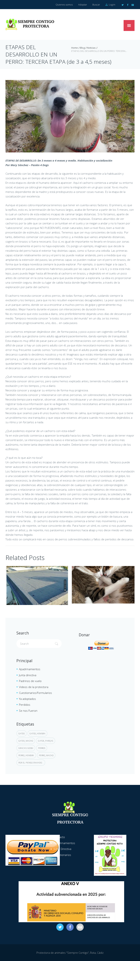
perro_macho (46, 755)
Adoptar (82, 4)
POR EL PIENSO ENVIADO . (30, 762)
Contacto (59, 837)
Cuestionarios (62, 855)
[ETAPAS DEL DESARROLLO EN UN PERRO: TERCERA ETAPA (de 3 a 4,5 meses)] (70, 116)
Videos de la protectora (33, 687)
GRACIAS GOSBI (25, 748)
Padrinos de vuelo (30, 681)
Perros (41, 748)
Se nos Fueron (28, 710)
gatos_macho (25, 740)
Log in (111, 4)
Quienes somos (64, 4)
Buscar (96, 4)
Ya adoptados (27, 699)
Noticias (91, 47)
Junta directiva (27, 675)
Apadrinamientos (29, 669)
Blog (82, 47)
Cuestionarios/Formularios (35, 693)
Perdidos (24, 704)
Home (74, 47)
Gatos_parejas (45, 740)
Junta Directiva (62, 849)
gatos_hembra (37, 733)
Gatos (21, 733)
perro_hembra (26, 755)
